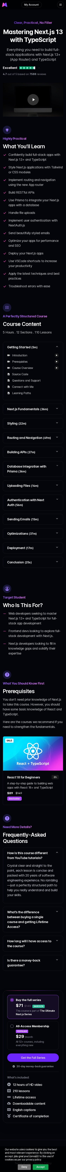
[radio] (33, 1007)
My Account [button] (31, 4)
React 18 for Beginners (23, 777)
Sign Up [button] (33, 12)
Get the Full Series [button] (33, 1057)
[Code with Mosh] (5, 5)
